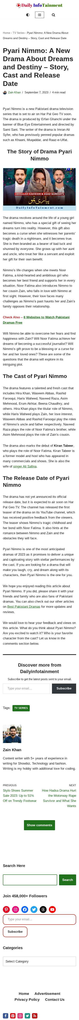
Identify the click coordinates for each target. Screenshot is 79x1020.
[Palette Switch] (27, 14)
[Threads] (43, 909)
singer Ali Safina (24, 466)
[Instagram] (15, 909)
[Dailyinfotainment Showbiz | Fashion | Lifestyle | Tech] (39, 5)
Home (6, 32)
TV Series (19, 32)
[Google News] (34, 1015)
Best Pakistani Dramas (23, 606)
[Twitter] (33, 909)
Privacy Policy (27, 1000)
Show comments (39, 825)
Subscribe (64, 688)
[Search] (53, 15)
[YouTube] (52, 909)
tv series (21, 708)
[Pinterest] (6, 909)
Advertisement (47, 994)
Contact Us (55, 1000)
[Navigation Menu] (39, 15)
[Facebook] (24, 909)
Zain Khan (14, 92)
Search (67, 880)
